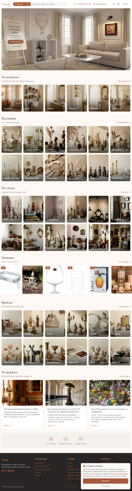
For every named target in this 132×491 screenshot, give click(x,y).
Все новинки (123, 262)
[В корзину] (18, 291)
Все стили (124, 192)
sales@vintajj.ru (101, 4)
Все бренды (123, 306)
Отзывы (37, 475)
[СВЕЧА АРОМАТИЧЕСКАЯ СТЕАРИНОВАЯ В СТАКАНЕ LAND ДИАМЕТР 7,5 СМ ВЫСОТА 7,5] (121, 280)
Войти (125, 4)
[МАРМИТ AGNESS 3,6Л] (10, 280)
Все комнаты (123, 81)
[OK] (6, 471)
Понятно (105, 481)
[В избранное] (18, 268)
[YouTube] (13, 471)
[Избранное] (114, 4)
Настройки (106, 486)
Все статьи (124, 376)
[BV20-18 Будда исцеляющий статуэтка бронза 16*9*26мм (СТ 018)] (32, 280)
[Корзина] (118, 4)
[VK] (3, 471)
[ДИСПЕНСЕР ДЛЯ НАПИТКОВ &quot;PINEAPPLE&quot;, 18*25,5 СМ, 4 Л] (99, 280)
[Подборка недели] (16, 46)
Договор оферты (70, 486)
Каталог (20, 4)
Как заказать (39, 463)
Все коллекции (122, 122)
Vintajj (6, 4)
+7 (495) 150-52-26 (83, 4)
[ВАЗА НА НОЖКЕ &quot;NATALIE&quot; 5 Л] (55, 280)
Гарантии (38, 472)
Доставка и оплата (41, 466)
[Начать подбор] (16, 42)
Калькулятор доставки (43, 469)
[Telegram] (9, 471)
